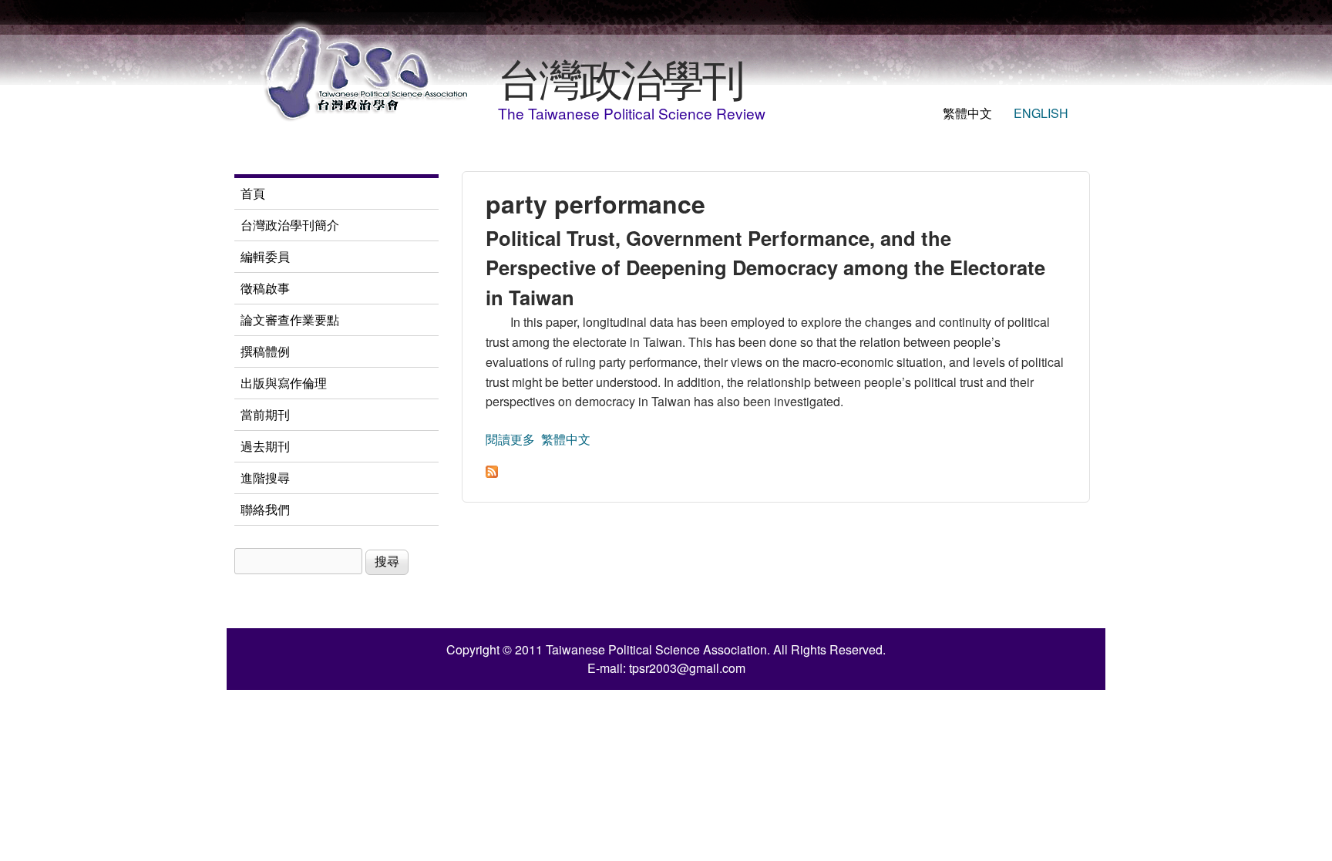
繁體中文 (967, 113)
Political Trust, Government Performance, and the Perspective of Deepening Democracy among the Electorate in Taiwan (765, 267)
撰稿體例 (265, 351)
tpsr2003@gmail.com (687, 668)
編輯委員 (265, 256)
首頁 (252, 193)
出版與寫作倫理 (283, 383)
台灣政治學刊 (620, 77)
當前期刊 (265, 414)
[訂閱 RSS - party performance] (492, 473)
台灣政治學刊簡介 (289, 225)
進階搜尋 (265, 477)
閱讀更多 (510, 439)
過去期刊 (265, 446)
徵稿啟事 (265, 288)
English (1041, 113)
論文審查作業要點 (289, 319)
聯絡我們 (265, 509)
